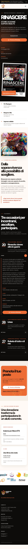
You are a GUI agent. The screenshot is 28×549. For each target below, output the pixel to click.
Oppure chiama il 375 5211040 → (11, 391)
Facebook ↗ (4, 536)
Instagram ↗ (4, 533)
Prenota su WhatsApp (15, 39)
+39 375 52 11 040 (5, 509)
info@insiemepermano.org (6, 510)
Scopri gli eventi (14, 35)
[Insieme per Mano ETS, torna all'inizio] (3, 6)
